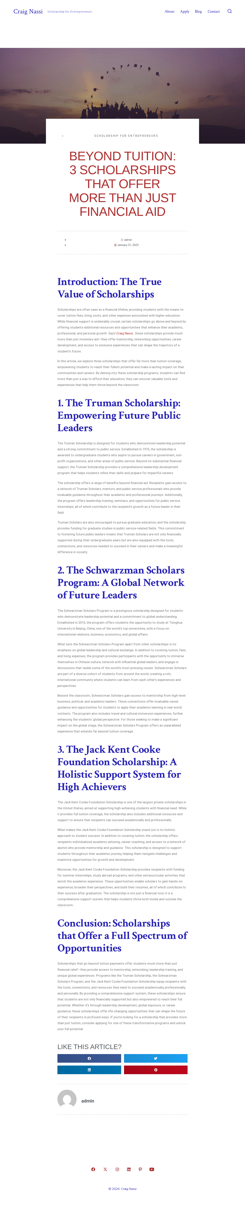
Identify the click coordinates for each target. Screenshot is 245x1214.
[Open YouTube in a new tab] (151, 1169)
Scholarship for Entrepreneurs (126, 135)
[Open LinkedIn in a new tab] (128, 1169)
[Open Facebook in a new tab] (93, 1169)
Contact (214, 11)
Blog (198, 11)
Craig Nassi (124, 333)
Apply (184, 11)
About (169, 11)
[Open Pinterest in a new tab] (140, 1169)
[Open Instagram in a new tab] (117, 1169)
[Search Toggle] (229, 11)
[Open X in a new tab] (105, 1169)
